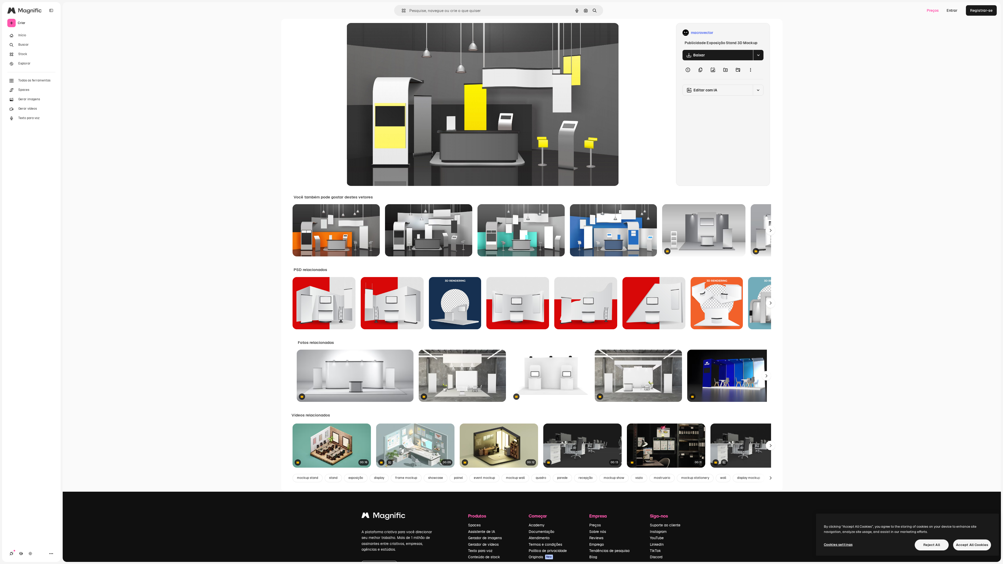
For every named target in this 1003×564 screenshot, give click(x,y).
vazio (639, 478)
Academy (537, 525)
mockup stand (307, 478)
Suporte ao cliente (665, 525)
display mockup (748, 478)
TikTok (655, 550)
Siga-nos (659, 516)
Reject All (931, 545)
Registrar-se (981, 10)
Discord (656, 557)
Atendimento (539, 538)
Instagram (658, 531)
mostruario (662, 478)
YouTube (657, 538)
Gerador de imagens (485, 538)
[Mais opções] (750, 69)
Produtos (477, 516)
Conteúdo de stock (484, 557)
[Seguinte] (770, 230)
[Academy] (21, 553)
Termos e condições (545, 544)
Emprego (596, 544)
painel (458, 478)
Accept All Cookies (972, 545)
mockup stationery (695, 478)
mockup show (614, 478)
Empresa (598, 516)
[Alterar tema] (30, 553)
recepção (586, 478)
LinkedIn (657, 544)
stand (333, 478)
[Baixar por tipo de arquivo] (758, 55)
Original (380, 32)
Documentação (541, 531)
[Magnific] (383, 517)
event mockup (484, 478)
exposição (355, 478)
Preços (933, 10)
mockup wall (515, 478)
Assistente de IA (481, 531)
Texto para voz (480, 550)
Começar (538, 516)
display (379, 478)
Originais (540, 557)
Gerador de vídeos (483, 544)
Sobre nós (597, 531)
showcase (435, 478)
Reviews (596, 538)
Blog (593, 557)
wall (723, 478)
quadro (541, 478)
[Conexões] (11, 553)
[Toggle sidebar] (51, 10)
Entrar (952, 10)
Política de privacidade (548, 550)
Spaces (474, 525)
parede (562, 478)
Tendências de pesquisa (609, 550)
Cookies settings (838, 544)
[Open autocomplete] (401, 11)
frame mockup (406, 478)
